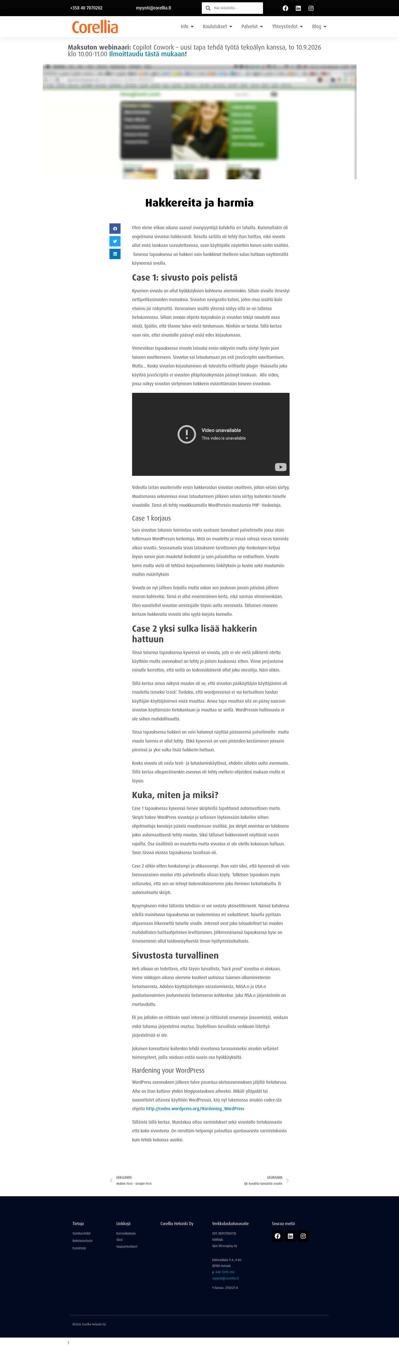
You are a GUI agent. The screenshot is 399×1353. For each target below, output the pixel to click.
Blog (316, 26)
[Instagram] (311, 8)
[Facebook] (285, 8)
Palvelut (250, 26)
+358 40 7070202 (86, 8)
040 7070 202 (225, 1272)
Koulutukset (215, 26)
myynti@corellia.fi (153, 8)
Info (184, 26)
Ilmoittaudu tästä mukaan (147, 54)
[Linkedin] (298, 8)
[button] (115, 228)
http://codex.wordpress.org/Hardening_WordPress (195, 1109)
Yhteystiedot (285, 26)
